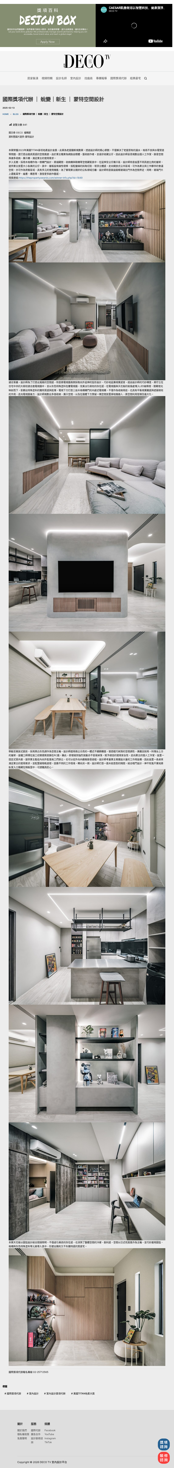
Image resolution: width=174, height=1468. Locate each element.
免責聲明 (22, 1438)
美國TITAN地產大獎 (83, 1393)
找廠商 (88, 78)
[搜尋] (145, 78)
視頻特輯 (47, 78)
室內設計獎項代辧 (54, 1393)
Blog (16, 114)
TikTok (48, 1442)
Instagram (50, 1438)
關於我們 (22, 1430)
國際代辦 (35, 1430)
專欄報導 (101, 78)
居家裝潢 (32, 78)
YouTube (49, 1434)
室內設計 (75, 78)
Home (6, 114)
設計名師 (61, 78)
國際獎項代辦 (118, 78)
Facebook (50, 1430)
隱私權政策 (23, 1434)
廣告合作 (35, 1434)
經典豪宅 (135, 78)
